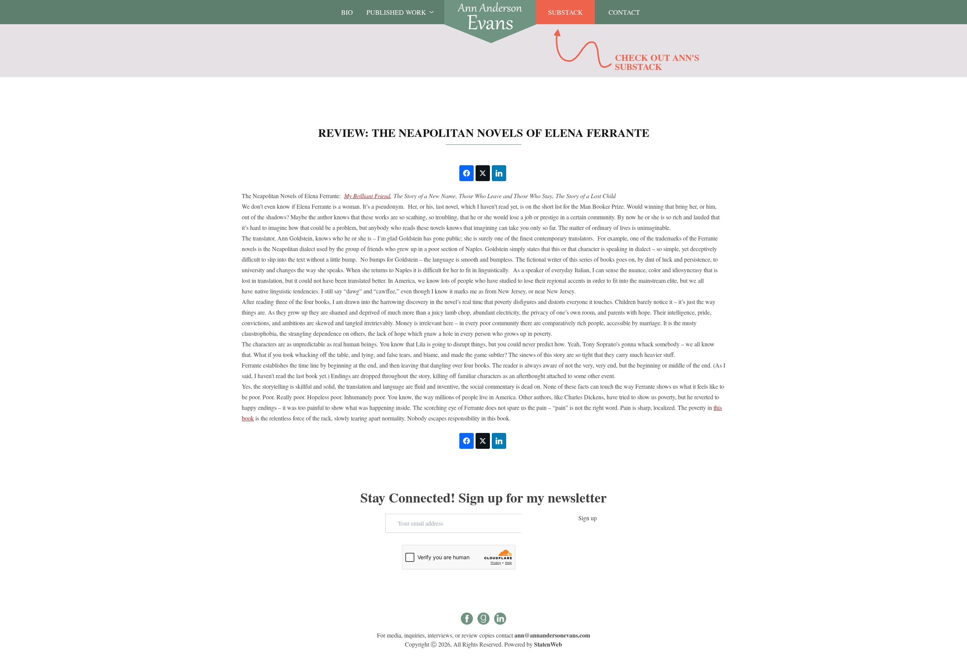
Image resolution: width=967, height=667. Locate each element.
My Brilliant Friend (367, 196)
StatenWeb (548, 644)
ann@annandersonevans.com (552, 635)
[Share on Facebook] (466, 173)
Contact (624, 12)
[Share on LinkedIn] (499, 173)
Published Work (396, 12)
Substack (565, 12)
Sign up (587, 518)
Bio (347, 12)
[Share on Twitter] (483, 173)
